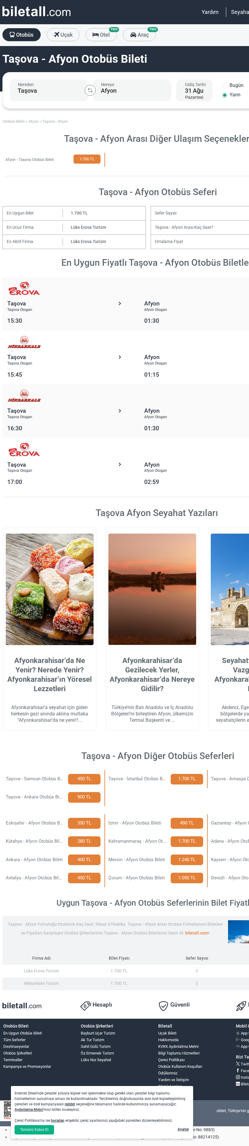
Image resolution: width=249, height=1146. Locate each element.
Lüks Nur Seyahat (96, 1060)
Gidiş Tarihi (195, 84)
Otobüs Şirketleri (17, 1053)
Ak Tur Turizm (92, 1040)
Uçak (66, 35)
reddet (70, 1104)
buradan (57, 1120)
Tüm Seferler (14, 1040)
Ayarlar (183, 1129)
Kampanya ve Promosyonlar (27, 1066)
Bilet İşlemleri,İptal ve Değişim (172, 1089)
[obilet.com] (36, 17)
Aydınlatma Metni (29, 1110)
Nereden (26, 84)
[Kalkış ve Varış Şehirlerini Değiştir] (90, 90)
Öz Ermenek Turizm (97, 1053)
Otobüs (24, 35)
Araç (145, 33)
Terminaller (12, 1060)
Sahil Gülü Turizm (96, 1046)
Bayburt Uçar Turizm (98, 1033)
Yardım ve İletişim (173, 1080)
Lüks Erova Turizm (88, 227)
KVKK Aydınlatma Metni (178, 1046)
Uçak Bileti (167, 1033)
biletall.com (196, 933)
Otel (108, 33)
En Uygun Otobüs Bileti (22, 1033)
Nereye (107, 84)
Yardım (210, 12)
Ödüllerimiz (167, 1073)
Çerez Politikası (171, 1060)
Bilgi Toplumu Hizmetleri (179, 1053)
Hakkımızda (168, 1040)
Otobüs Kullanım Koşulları (180, 1066)
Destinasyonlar (16, 1046)
